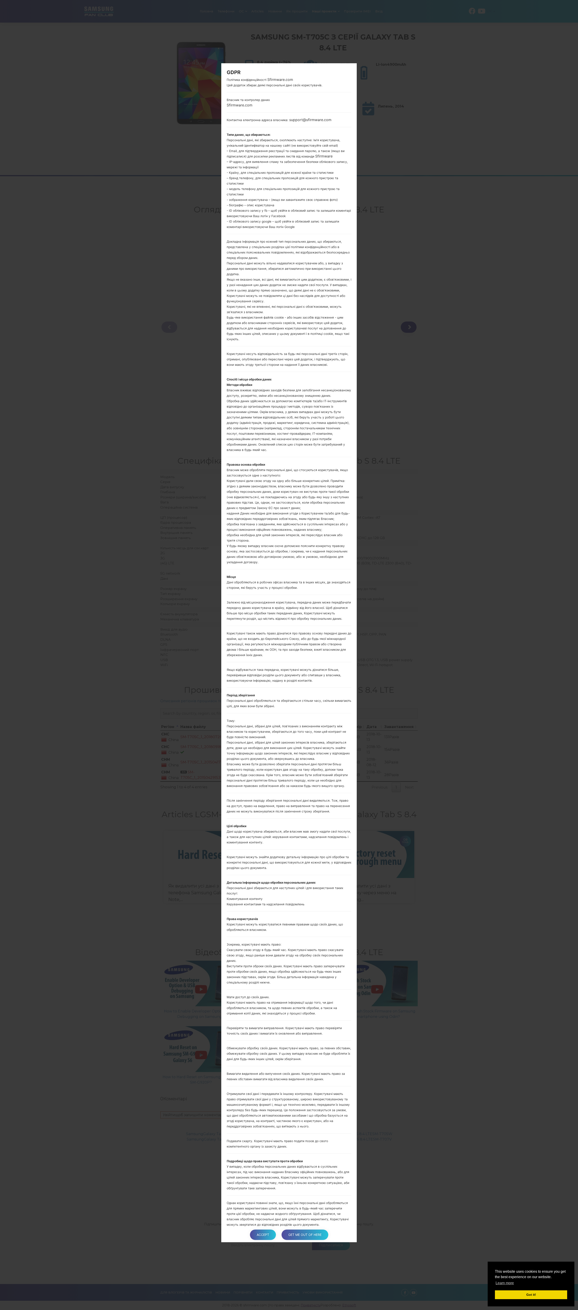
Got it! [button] (531, 1294)
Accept (263, 1235)
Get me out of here (305, 1235)
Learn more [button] (505, 1283)
